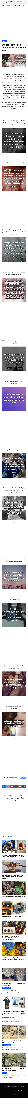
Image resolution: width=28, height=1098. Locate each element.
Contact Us (15, 1094)
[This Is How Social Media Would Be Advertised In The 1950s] (14, 1032)
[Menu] (3, 2)
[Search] (25, 2)
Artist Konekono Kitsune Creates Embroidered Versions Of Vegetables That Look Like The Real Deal (13, 938)
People (7, 5)
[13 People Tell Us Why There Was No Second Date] (14, 974)
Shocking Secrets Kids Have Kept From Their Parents (7, 797)
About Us (22, 1092)
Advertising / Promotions (12, 1092)
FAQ (25, 1090)
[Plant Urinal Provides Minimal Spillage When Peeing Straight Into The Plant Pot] (14, 1002)
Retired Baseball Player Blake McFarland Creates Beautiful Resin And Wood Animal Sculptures (12, 877)
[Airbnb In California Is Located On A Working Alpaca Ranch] (14, 1060)
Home (3, 5)
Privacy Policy (19, 1090)
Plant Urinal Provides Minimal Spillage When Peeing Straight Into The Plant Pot (13, 1013)
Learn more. (23, 777)
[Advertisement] (14, 23)
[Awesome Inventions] (14, 2)
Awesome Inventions (9, 1090)
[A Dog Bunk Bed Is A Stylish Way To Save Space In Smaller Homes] (14, 908)
